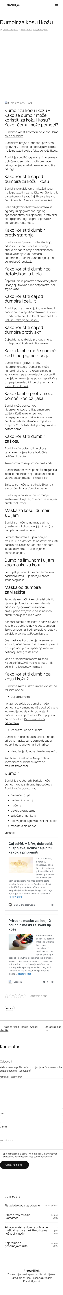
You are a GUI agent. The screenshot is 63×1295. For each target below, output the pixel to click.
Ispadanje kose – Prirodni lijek (29, 478)
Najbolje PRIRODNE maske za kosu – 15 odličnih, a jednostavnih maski (29, 665)
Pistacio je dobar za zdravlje (22, 1205)
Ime (2, 1113)
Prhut (29, 29)
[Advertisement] (31, 67)
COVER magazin (10, 29)
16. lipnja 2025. (51, 1205)
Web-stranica (6, 1140)
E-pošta (3, 1126)
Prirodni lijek (12, 5)
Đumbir (9, 1008)
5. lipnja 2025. (54, 1216)
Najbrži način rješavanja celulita (16, 1244)
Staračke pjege (53, 1026)
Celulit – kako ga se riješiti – (22, 320)
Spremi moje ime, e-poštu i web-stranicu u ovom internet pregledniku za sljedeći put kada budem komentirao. (30, 1155)
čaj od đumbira (14, 136)
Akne (23, 29)
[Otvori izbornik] (56, 5)
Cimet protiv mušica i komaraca (17, 1216)
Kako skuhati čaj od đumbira (25, 721)
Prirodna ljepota (40, 29)
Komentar (11, 1076)
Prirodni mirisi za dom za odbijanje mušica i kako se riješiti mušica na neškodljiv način (26, 1230)
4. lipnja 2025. (54, 1244)
